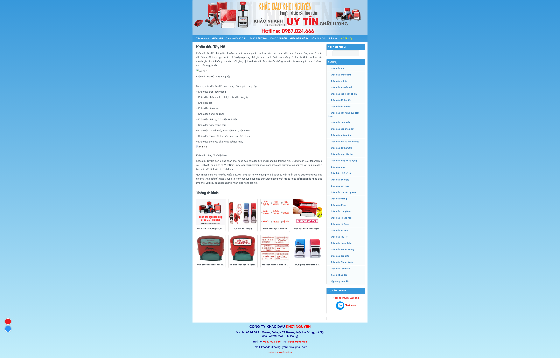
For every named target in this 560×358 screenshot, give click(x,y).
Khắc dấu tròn (258, 38)
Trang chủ (202, 38)
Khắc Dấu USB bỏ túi (340, 173)
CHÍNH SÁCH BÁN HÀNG (280, 352)
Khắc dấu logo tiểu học (342, 154)
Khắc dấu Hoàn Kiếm (340, 243)
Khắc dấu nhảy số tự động (343, 160)
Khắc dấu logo (337, 167)
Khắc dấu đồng (338, 205)
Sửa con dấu (318, 38)
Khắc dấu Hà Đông (339, 224)
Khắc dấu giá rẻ (299, 38)
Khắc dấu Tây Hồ (339, 237)
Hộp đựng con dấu (339, 281)
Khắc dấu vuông (338, 198)
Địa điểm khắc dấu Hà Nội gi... (243, 265)
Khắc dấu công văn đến (342, 129)
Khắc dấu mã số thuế (341, 87)
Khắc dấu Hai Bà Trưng (342, 249)
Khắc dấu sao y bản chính (343, 94)
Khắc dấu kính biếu (340, 122)
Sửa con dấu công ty (243, 228)
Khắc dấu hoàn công (340, 135)
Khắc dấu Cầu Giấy (340, 268)
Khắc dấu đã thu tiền (340, 100)
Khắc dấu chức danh (340, 74)
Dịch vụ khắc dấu (236, 38)
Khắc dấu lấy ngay (339, 179)
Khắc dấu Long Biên (340, 211)
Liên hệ (333, 38)
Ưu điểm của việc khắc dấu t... (210, 265)
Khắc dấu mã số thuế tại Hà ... (275, 265)
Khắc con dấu (278, 38)
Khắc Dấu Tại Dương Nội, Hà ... (211, 228)
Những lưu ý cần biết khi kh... (307, 265)
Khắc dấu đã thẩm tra (341, 148)
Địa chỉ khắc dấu (338, 275)
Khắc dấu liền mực (339, 186)
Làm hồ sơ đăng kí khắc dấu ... (275, 228)
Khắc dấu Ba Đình (339, 230)
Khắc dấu (217, 38)
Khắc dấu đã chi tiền (340, 106)
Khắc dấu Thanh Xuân (341, 262)
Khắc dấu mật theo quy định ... (307, 228)
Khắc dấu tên (337, 68)
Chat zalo (350, 305)
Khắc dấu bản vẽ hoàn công (344, 141)
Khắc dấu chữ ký (338, 81)
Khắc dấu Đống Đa (339, 256)
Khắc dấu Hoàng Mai (340, 218)
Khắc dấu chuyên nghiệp (343, 192)
